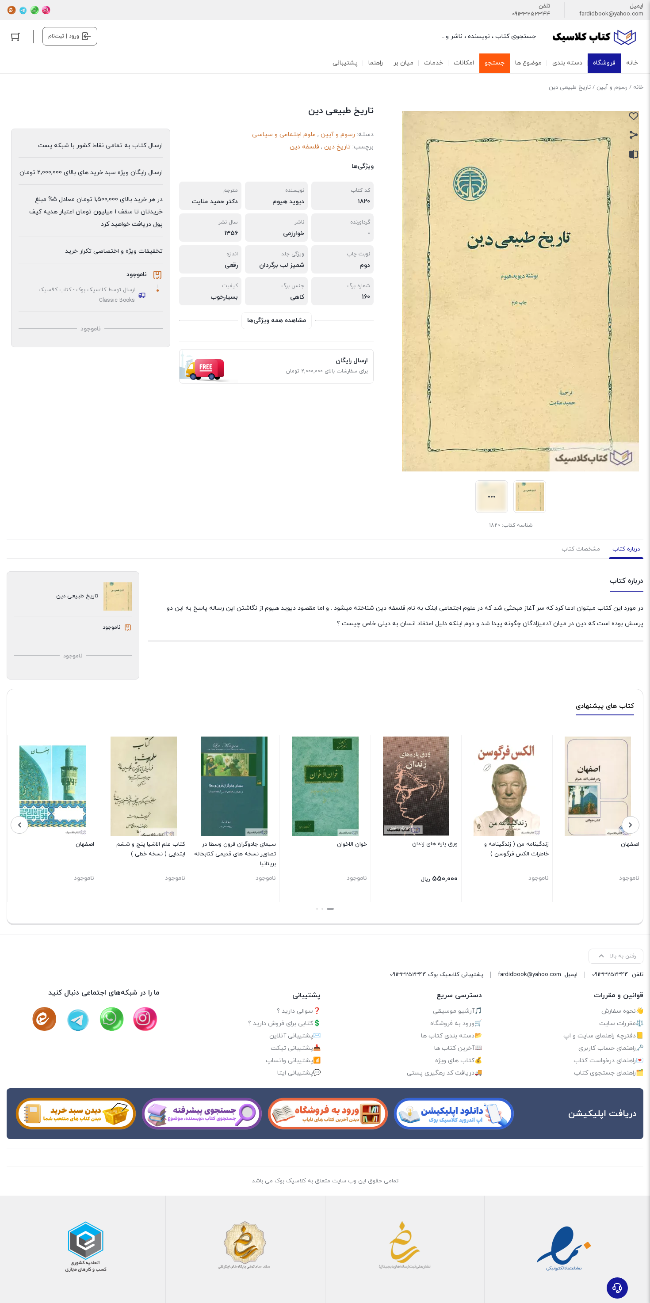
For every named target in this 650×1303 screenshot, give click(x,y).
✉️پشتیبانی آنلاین (295, 1036)
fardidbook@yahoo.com (611, 14)
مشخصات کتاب (581, 549)
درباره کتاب (626, 549)
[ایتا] (11, 10)
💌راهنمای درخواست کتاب (608, 1060)
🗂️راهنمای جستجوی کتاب (608, 1073)
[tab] (626, 549)
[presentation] (630, 825)
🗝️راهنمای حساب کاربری (610, 1048)
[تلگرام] (23, 10)
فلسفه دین (304, 147)
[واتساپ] (34, 10)
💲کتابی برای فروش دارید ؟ (284, 1023)
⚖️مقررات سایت (621, 1023)
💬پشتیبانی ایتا (299, 1073)
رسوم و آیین (611, 87)
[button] (330, 909)
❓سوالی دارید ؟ (299, 1011)
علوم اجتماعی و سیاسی (284, 134)
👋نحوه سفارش (622, 1011)
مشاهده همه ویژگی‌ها (276, 320)
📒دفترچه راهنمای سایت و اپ (603, 1036)
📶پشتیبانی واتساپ (293, 1060)
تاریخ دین (337, 147)
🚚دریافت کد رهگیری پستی (444, 1073)
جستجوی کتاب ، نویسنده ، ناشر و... (489, 36)
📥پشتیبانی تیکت (296, 1048)
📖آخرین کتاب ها (458, 1048)
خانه (638, 87)
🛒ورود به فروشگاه (456, 1023)
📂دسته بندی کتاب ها (451, 1036)
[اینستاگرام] (46, 10)
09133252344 (531, 14)
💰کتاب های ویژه (458, 1060)
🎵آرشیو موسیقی (457, 1011)
